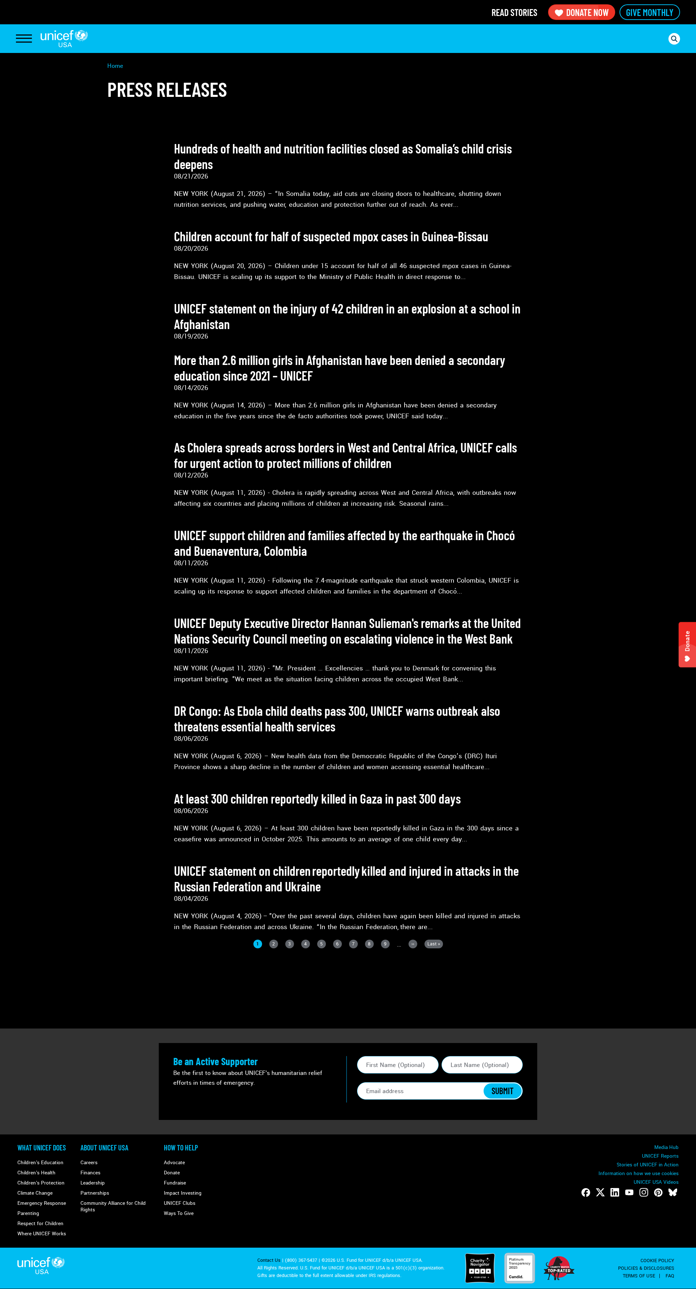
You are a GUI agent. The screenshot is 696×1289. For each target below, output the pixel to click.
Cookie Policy (657, 1261)
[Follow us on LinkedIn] (615, 1192)
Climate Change (35, 1193)
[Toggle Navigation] (24, 39)
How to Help (181, 1147)
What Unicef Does (41, 1147)
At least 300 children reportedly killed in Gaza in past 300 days (317, 798)
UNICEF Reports (660, 1156)
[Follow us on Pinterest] (658, 1192)
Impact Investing (183, 1193)
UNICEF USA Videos (656, 1182)
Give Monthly (650, 12)
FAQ (670, 1276)
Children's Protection (41, 1182)
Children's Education (40, 1162)
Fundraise (175, 1182)
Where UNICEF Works (41, 1233)
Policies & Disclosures (646, 1268)
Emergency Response (41, 1203)
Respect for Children (40, 1223)
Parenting (28, 1213)
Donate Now (587, 12)
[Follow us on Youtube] (629, 1192)
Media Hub (666, 1147)
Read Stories (514, 12)
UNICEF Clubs (179, 1203)
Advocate (174, 1162)
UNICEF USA (64, 38)
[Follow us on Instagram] (644, 1192)
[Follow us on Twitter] (600, 1192)
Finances (90, 1172)
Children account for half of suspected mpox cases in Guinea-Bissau (331, 236)
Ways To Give (179, 1213)
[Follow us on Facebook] (586, 1192)
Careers (89, 1162)
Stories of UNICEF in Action (648, 1164)
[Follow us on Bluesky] (673, 1192)
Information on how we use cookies (638, 1173)
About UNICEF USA (104, 1147)
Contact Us (269, 1260)
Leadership (92, 1182)
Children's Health (36, 1172)
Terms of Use (639, 1276)
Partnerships (94, 1193)
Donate (172, 1172)
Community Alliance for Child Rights (113, 1206)
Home (115, 66)
